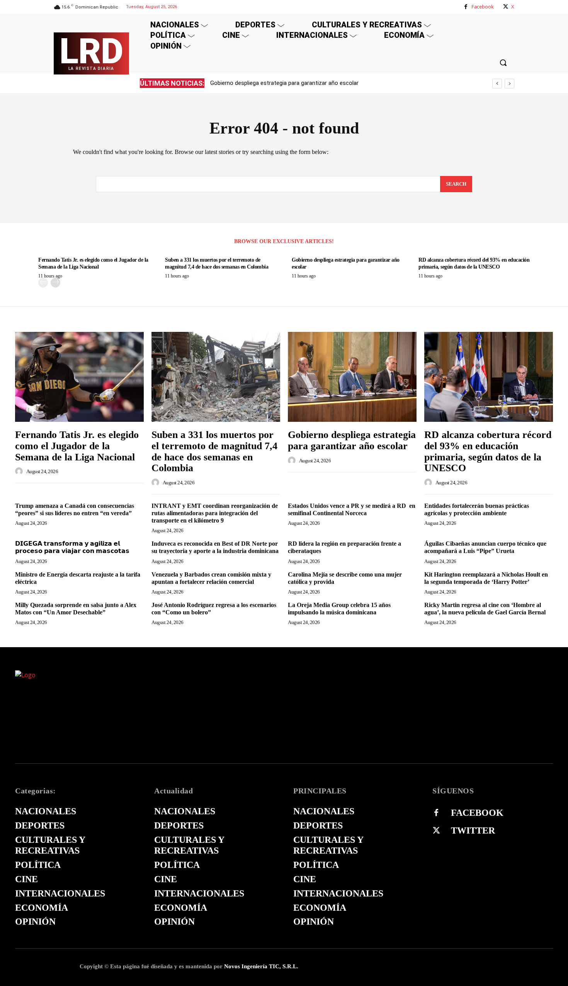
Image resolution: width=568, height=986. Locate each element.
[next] (509, 83)
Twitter (473, 830)
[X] (505, 7)
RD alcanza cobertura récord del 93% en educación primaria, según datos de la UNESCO (321, 82)
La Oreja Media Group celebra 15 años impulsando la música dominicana (339, 609)
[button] (503, 62)
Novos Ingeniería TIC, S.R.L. (261, 966)
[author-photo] (20, 471)
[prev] (497, 83)
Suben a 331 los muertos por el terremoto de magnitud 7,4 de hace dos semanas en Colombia (214, 451)
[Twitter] (436, 831)
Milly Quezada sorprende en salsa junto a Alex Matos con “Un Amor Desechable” (75, 609)
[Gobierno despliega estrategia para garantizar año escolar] (352, 377)
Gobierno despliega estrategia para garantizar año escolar (352, 440)
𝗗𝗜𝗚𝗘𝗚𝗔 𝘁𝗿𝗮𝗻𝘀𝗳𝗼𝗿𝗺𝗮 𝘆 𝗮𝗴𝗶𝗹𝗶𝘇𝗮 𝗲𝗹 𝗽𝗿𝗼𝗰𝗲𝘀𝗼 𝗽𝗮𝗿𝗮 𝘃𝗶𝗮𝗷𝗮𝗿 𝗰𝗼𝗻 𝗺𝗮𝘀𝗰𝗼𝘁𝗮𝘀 (72, 547)
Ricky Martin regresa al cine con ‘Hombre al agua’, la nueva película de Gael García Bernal (485, 609)
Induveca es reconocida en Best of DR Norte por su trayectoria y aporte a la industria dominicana (215, 547)
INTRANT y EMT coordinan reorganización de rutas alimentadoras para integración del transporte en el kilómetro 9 (214, 513)
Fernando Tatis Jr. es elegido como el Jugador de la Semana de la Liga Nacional (77, 445)
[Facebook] (466, 7)
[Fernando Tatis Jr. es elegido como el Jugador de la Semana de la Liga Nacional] (79, 377)
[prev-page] (43, 283)
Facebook (482, 6)
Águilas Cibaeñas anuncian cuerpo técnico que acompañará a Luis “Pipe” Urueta (485, 547)
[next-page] (55, 283)
